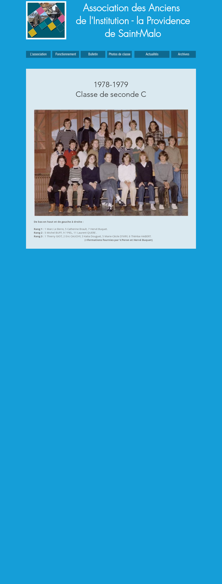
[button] (183, 54)
